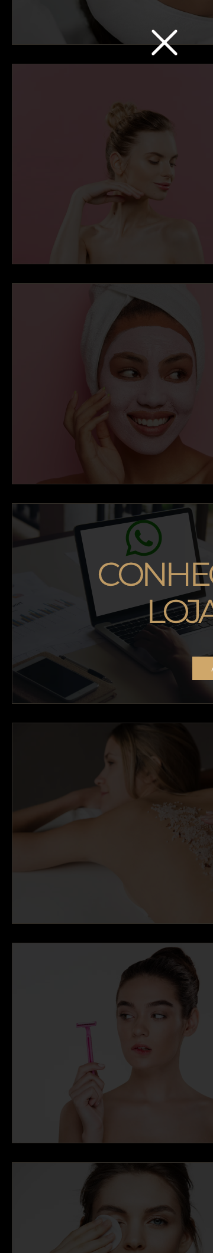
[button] (164, 42)
